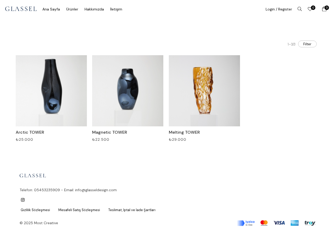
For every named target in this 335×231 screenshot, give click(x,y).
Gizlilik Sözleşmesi (35, 210)
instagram (23, 200)
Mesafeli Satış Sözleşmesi (79, 210)
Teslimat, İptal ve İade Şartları (131, 210)
